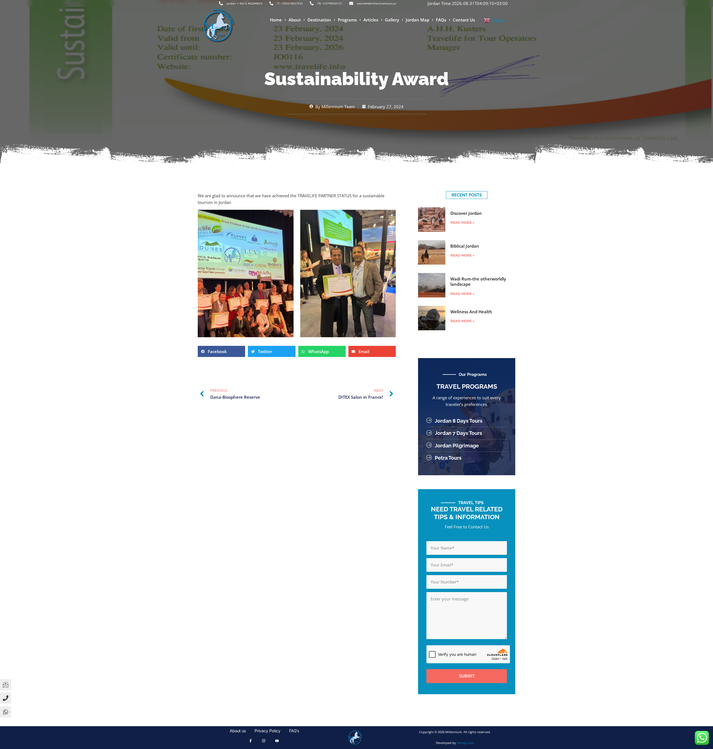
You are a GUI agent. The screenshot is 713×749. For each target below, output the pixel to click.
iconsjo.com (465, 743)
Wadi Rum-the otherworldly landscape (478, 281)
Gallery (392, 20)
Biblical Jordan (464, 246)
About (295, 20)
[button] (221, 351)
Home (276, 20)
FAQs (441, 20)
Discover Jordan (466, 213)
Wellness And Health (471, 311)
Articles (370, 20)
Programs (347, 20)
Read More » (462, 222)
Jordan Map (417, 20)
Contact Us (464, 20)
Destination (319, 20)
